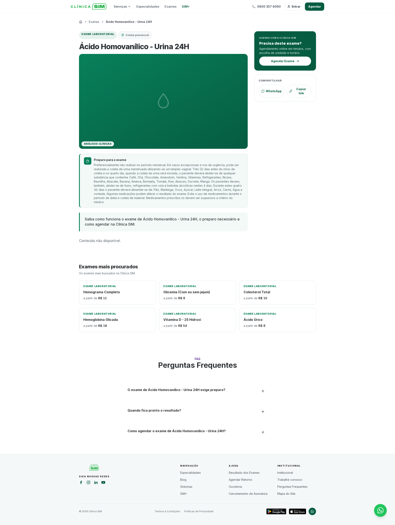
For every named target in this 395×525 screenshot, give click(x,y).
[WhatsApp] (312, 511)
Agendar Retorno (240, 479)
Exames (171, 6)
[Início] (88, 6)
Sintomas (186, 486)
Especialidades (147, 6)
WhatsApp (274, 91)
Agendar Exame (282, 61)
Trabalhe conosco (289, 479)
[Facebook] (81, 483)
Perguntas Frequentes (292, 486)
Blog (183, 479)
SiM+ (186, 6)
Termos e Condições (167, 511)
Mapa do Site (286, 493)
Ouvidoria (235, 486)
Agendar (314, 6)
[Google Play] (276, 511)
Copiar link (301, 91)
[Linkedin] (96, 483)
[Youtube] (103, 483)
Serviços (120, 6)
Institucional (285, 472)
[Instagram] (88, 483)
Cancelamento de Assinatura (248, 493)
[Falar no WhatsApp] (380, 510)
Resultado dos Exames (244, 472)
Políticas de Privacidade (199, 511)
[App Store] (297, 511)
